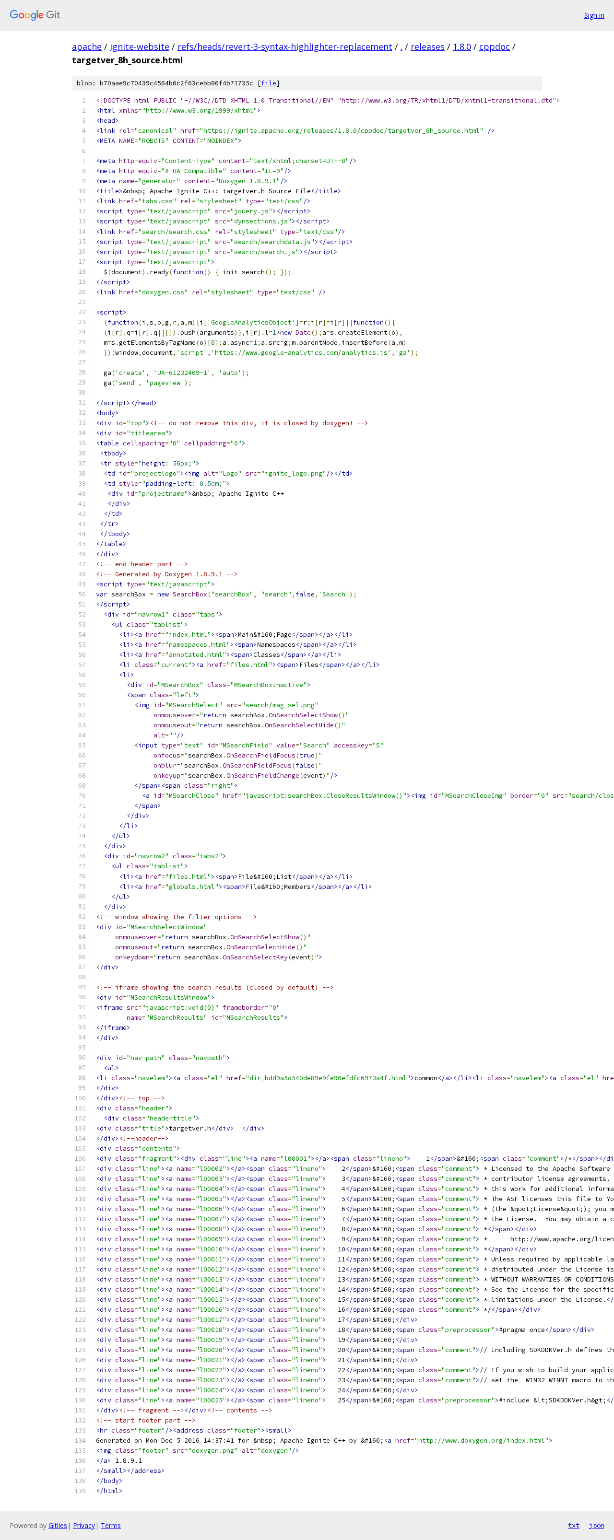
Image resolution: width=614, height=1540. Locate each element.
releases (428, 46)
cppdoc (494, 46)
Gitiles (57, 1525)
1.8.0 (462, 46)
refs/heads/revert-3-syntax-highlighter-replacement (284, 46)
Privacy (84, 1525)
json (596, 1525)
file (268, 83)
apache (87, 46)
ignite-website (139, 46)
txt (573, 1525)
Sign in (594, 15)
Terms (111, 1525)
